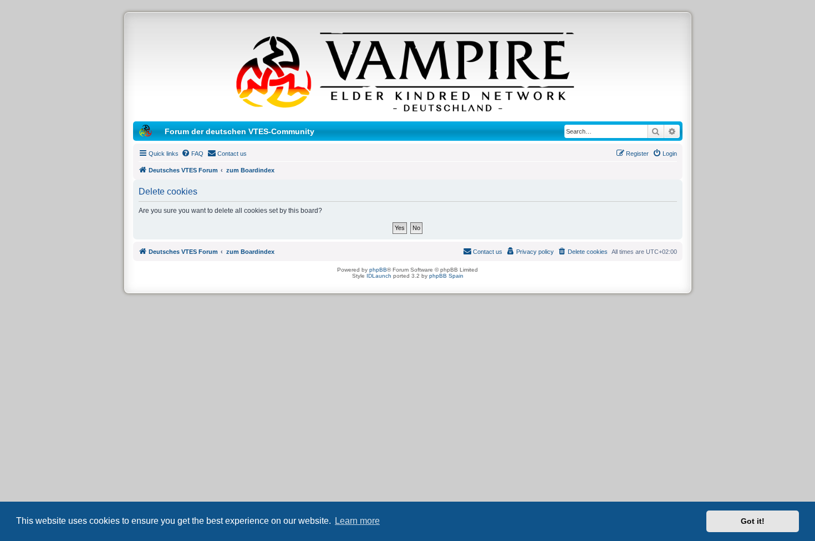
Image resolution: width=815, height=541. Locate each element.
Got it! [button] (753, 521)
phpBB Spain (446, 276)
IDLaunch (378, 276)
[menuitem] (192, 153)
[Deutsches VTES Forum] (407, 70)
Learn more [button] (357, 520)
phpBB (378, 270)
